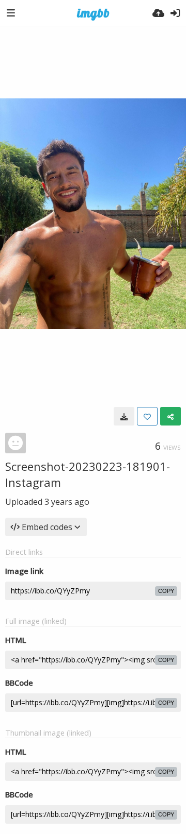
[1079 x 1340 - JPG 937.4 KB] (124, 416)
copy (166, 591)
